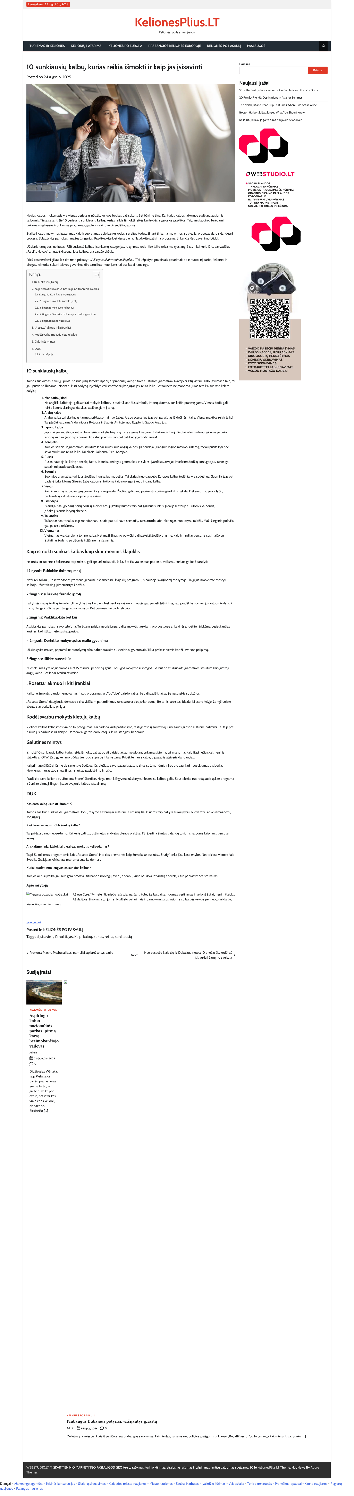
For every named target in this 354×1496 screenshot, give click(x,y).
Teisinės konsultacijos (60, 1484)
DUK (38, 349)
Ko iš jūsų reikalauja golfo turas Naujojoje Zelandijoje (270, 120)
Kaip (78, 936)
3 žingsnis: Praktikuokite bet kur (57, 307)
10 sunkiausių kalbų (46, 282)
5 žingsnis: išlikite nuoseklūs (55, 320)
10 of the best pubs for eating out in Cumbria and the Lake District (279, 90)
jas (70, 936)
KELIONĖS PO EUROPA (125, 46)
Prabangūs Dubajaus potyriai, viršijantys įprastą (112, 1421)
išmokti (61, 936)
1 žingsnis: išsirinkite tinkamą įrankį (57, 294)
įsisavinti (46, 936)
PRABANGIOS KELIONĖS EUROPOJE (174, 46)
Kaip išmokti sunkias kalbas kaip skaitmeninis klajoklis (67, 289)
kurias (98, 936)
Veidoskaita (236, 1484)
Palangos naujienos (29, 1488)
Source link (33, 922)
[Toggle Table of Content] (94, 274)
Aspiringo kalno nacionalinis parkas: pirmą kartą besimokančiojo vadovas (44, 1031)
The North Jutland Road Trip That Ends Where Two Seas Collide (278, 105)
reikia (109, 936)
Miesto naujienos (161, 1484)
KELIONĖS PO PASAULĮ (224, 46)
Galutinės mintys (45, 341)
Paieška (244, 64)
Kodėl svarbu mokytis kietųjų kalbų (56, 334)
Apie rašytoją (46, 354)
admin (33, 1052)
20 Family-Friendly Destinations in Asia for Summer (270, 98)
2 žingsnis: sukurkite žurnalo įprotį (58, 301)
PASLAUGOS (256, 46)
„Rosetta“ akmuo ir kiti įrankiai (53, 327)
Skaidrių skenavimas (92, 1484)
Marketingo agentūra (28, 1484)
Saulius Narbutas (187, 1484)
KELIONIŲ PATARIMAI (86, 46)
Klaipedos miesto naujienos (127, 1484)
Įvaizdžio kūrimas (214, 1484)
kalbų (87, 936)
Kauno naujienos (316, 1484)
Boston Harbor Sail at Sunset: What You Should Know (272, 112)
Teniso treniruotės (259, 1484)
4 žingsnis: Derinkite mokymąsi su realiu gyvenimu (68, 314)
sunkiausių (123, 936)
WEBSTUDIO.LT (37, 1467)
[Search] (323, 46)
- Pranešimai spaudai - (289, 1484)
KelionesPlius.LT (177, 22)
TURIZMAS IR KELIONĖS (47, 46)
